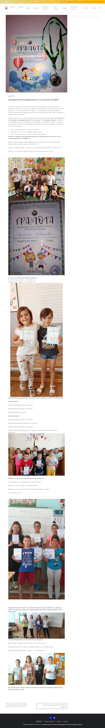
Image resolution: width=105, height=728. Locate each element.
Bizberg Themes (77, 724)
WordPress (62, 724)
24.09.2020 (11, 96)
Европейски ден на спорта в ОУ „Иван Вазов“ (54, 706)
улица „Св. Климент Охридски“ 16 (95, 2)
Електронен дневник (49, 721)
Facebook (39, 721)
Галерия (59, 721)
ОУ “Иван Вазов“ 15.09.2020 (16, 705)
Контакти (65, 721)
